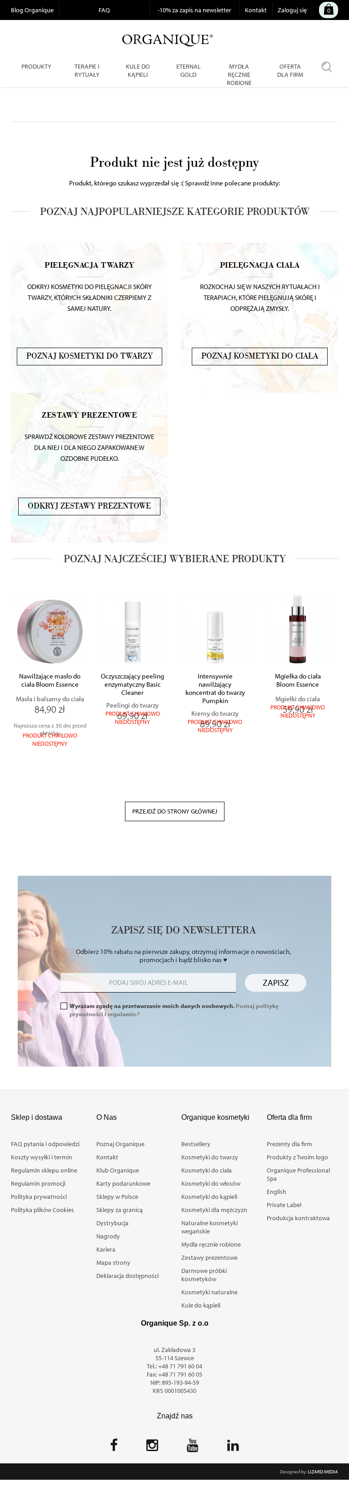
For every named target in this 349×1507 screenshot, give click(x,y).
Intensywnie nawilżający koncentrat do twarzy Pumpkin (215, 688)
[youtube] (193, 1448)
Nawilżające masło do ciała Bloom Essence (49, 680)
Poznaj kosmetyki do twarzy (89, 356)
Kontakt (256, 10)
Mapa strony (113, 1262)
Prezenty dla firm (289, 1144)
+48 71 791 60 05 (180, 1374)
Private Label (284, 1205)
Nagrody (108, 1236)
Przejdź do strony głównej (174, 811)
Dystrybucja (112, 1223)
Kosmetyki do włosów (210, 1183)
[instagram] (152, 1448)
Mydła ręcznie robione (211, 1244)
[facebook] (114, 1448)
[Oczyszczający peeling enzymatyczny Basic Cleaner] (133, 629)
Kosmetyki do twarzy (209, 1157)
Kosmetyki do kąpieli (209, 1197)
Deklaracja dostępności (127, 1276)
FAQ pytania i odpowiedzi (45, 1144)
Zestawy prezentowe (209, 1257)
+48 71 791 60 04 (180, 1366)
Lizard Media (323, 1471)
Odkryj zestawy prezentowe (89, 506)
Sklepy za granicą (119, 1210)
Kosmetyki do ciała (206, 1170)
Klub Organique (117, 1170)
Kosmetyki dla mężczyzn (214, 1210)
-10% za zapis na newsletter (194, 10)
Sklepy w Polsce (117, 1197)
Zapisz (276, 982)
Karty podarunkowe (123, 1183)
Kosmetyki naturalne (209, 1292)
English (276, 1192)
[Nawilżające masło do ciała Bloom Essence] (50, 629)
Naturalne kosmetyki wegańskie (209, 1227)
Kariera (105, 1249)
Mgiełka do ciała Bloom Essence (298, 680)
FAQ (104, 10)
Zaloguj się (292, 10)
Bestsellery (195, 1144)
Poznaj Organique (120, 1144)
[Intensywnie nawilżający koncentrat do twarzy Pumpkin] (215, 629)
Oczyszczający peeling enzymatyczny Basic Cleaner (132, 684)
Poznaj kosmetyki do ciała (259, 356)
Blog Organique (32, 10)
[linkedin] (233, 1448)
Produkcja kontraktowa (298, 1218)
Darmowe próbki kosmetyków (204, 1275)
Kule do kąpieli (200, 1305)
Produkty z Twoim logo (297, 1157)
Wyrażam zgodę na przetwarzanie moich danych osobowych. (174, 1010)
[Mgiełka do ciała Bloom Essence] (298, 629)
